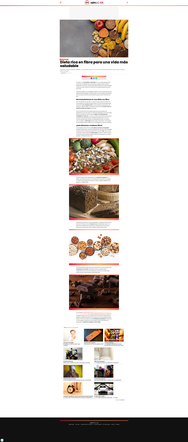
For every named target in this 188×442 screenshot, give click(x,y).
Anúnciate (117, 424)
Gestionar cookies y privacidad (86, 424)
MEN (62, 59)
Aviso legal (77, 424)
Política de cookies (106, 424)
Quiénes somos (71, 424)
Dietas (66, 59)
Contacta (113, 424)
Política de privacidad (98, 424)
